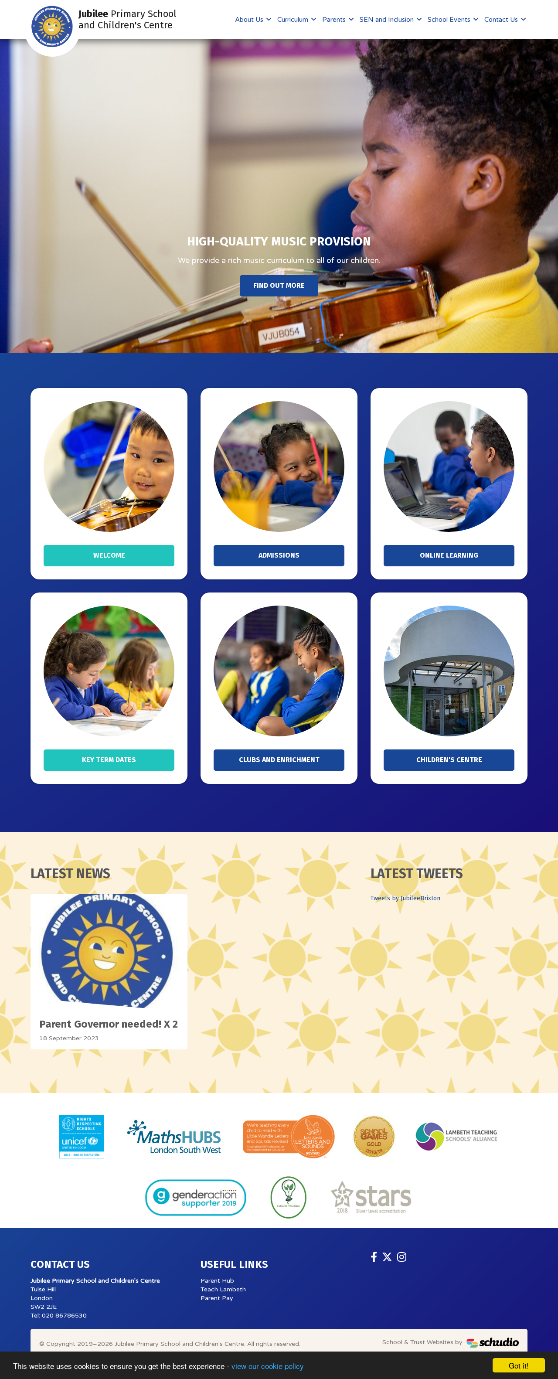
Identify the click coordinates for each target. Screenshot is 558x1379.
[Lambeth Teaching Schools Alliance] (456, 1136)
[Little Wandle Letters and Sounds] (289, 1136)
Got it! (519, 1365)
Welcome (109, 555)
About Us (250, 20)
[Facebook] (374, 1257)
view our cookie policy (267, 1365)
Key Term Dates (109, 760)
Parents (334, 20)
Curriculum (293, 20)
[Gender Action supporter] (196, 1197)
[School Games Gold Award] (374, 1136)
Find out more (279, 285)
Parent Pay (217, 1298)
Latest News (70, 874)
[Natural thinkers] (288, 1197)
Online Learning (449, 555)
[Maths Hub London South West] (174, 1136)
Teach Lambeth (223, 1289)
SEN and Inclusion (387, 20)
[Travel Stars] (371, 1197)
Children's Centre (449, 760)
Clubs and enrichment (279, 760)
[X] (387, 1257)
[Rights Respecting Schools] (82, 1136)
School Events (450, 20)
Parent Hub (217, 1280)
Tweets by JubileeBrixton (405, 898)
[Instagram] (401, 1257)
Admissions (279, 555)
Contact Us (502, 20)
